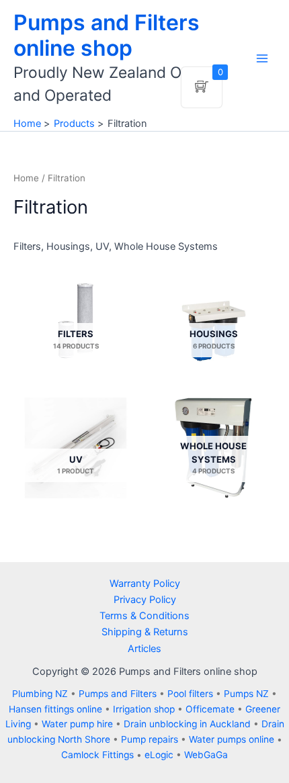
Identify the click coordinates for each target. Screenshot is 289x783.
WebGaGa (206, 754)
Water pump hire (77, 724)
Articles (144, 649)
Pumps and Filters (118, 693)
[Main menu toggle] (262, 58)
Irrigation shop (144, 709)
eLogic (158, 754)
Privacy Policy (145, 600)
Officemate (210, 709)
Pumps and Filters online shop (106, 35)
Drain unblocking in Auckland (187, 724)
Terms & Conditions (144, 616)
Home (26, 178)
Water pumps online (231, 739)
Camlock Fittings (97, 754)
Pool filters (190, 693)
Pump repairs (149, 739)
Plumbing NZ (40, 693)
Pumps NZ (246, 693)
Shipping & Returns (144, 632)
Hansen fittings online (55, 709)
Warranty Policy (145, 584)
